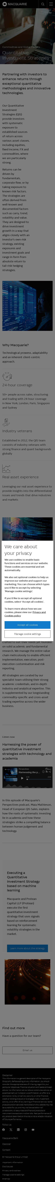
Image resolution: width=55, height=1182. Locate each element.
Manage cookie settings (27, 633)
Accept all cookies (27, 624)
